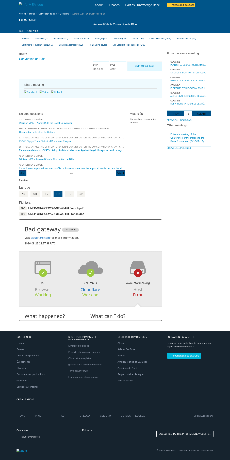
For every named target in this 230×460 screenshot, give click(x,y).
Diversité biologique (78, 345)
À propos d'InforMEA (166, 451)
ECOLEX (140, 415)
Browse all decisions (179, 120)
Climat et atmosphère (79, 358)
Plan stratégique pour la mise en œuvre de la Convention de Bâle (189, 65)
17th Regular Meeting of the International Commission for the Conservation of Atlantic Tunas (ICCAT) (77, 138)
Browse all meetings (179, 148)
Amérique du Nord (127, 368)
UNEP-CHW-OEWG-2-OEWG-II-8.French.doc (56, 214)
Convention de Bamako (97, 128)
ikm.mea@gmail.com (30, 437)
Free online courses (183, 5)
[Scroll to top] (220, 450)
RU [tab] (69, 194)
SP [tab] (81, 194)
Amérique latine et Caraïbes (132, 361)
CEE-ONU (105, 415)
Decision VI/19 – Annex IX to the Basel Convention (46, 123)
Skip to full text (144, 66)
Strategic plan (101, 38)
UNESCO (85, 415)
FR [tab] (58, 194)
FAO (62, 415)
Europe (121, 355)
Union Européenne (203, 415)
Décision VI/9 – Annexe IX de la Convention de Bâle (46, 159)
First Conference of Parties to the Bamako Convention (51, 128)
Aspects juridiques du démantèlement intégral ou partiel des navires (189, 96)
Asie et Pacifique (126, 349)
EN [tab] (46, 194)
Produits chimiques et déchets (84, 352)
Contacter (182, 451)
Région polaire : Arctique (130, 374)
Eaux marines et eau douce (83, 377)
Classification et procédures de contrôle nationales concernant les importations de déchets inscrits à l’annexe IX (72, 168)
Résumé (25, 38)
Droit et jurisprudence (28, 355)
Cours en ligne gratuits (186, 356)
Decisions (64, 14)
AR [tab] (23, 194)
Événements (23, 361)
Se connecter (207, 451)
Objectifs (21, 368)
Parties (130, 5)
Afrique (121, 343)
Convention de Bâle (48, 14)
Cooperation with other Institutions (37, 132)
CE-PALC (126, 415)
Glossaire (22, 380)
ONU (22, 415)
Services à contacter (71, 45)
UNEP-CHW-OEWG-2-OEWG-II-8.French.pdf (56, 208)
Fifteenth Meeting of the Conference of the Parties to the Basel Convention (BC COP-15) (187, 138)
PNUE (38, 415)
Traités (32, 14)
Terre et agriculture (78, 370)
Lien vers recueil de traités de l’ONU (128, 45)
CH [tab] (35, 194)
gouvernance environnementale (85, 364)
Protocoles (41, 38)
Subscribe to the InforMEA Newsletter (185, 433)
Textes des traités (81, 38)
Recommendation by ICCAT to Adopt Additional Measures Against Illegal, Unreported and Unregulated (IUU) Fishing (72, 150)
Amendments (60, 38)
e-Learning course (98, 45)
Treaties (114, 5)
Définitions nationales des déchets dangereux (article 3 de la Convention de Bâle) (189, 104)
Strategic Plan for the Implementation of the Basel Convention (189, 73)
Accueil (22, 14)
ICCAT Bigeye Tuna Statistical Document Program (45, 141)
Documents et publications (38, 45)
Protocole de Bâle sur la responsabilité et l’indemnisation (189, 80)
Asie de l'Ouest (126, 380)
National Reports (160, 38)
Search (199, 5)
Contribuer (194, 451)
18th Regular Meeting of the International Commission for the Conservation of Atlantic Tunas (73, 147)
